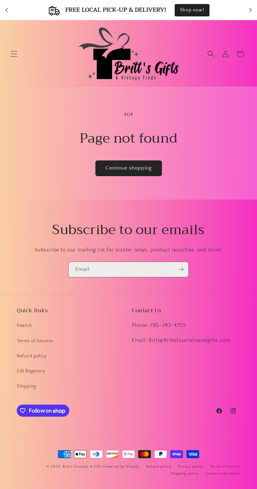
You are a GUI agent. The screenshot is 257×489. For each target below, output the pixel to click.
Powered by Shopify (121, 467)
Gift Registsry (31, 371)
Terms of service (225, 467)
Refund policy (32, 356)
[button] (14, 54)
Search (24, 325)
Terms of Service (35, 341)
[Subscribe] (181, 269)
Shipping (26, 386)
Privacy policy (190, 467)
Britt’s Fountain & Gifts (82, 467)
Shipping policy (185, 474)
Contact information (222, 474)
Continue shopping (128, 168)
